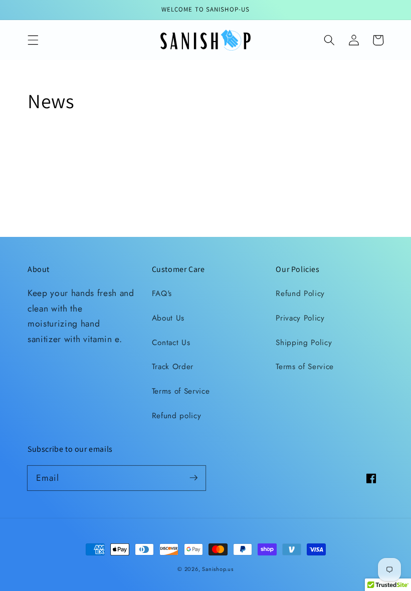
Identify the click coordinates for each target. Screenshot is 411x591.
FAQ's (162, 293)
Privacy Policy (300, 318)
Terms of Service (181, 391)
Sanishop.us (217, 569)
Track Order (172, 366)
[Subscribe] (193, 478)
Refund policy (176, 415)
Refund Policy (300, 293)
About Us (168, 318)
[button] (33, 40)
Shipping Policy (304, 342)
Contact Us (171, 342)
